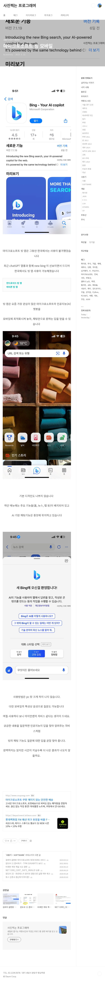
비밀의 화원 (86, 169)
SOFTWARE (19, 855)
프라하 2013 (87, 144)
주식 (83, 219)
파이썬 (84, 192)
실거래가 (84, 270)
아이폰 (95, 267)
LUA (84, 203)
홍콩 (84, 165)
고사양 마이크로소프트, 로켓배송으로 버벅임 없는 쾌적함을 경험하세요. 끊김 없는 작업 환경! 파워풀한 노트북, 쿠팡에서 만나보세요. (36, 805)
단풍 (89, 267)
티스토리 (84, 295)
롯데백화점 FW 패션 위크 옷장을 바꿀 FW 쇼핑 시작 (27, 819)
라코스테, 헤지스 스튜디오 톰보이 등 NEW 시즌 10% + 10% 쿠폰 (27, 824)
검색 (93, 5)
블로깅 (83, 91)
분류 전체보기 (86, 78)
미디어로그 (31, 15)
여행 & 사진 (86, 100)
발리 (84, 119)
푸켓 (84, 122)
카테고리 (65, 15)
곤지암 (88, 292)
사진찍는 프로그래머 (19, 5)
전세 (95, 274)
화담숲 (95, 285)
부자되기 (84, 96)
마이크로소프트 (87, 274)
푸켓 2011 (86, 136)
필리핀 (83, 285)
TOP (99, 974)
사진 (82, 278)
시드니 (84, 126)
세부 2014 (86, 147)
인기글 (92, 242)
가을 (94, 263)
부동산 (83, 215)
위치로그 (48, 15)
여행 (91, 295)
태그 (16, 15)
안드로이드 (97, 288)
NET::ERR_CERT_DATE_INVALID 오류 (23, 870)
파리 (89, 288)
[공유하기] (11, 841)
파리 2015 (86, 161)
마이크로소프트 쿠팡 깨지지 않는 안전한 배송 (29, 799)
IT (90, 270)
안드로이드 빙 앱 (14, 283)
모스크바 (85, 158)
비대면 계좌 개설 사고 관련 (16, 866)
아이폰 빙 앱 (12, 286)
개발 (83, 188)
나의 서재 (85, 87)
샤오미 (83, 288)
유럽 (84, 129)
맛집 (82, 299)
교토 (84, 154)
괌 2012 (85, 140)
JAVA (84, 196)
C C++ (84, 200)
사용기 (8, 855)
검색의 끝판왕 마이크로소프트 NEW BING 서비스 (26, 860)
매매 (99, 263)
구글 (82, 292)
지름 (84, 180)
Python (95, 292)
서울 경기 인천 (87, 104)
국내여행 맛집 (87, 115)
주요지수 (95, 270)
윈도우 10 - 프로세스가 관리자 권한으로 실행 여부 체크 (28, 873)
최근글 (83, 242)
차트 (95, 295)
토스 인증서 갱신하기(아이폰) (17, 877)
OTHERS (85, 207)
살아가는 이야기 (87, 82)
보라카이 (85, 133)
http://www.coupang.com (18, 795)
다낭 (84, 172)
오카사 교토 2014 (88, 151)
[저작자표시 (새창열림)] (30, 841)
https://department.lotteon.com (21, 815)
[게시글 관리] (14, 841)
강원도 (84, 112)
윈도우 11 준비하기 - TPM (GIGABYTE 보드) (24, 863)
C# (83, 210)
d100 (88, 299)
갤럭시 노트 (85, 281)
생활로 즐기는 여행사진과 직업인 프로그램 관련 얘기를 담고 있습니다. (32, 932)
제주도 (84, 108)
